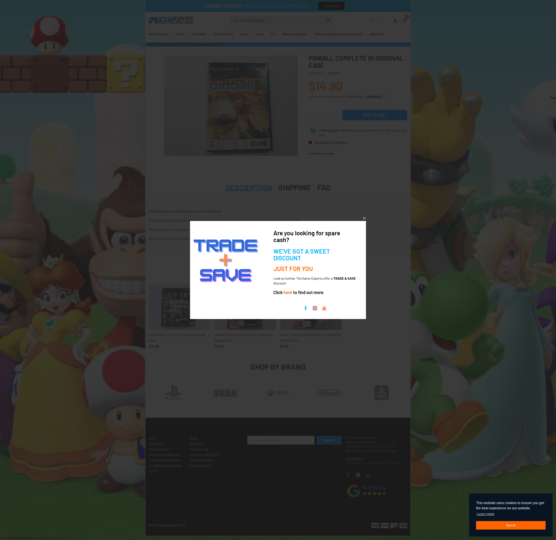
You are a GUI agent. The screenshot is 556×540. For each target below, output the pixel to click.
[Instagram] (315, 308)
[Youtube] (324, 308)
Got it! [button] (511, 525)
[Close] (364, 218)
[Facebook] (305, 308)
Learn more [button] (485, 514)
